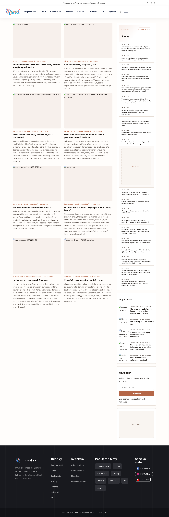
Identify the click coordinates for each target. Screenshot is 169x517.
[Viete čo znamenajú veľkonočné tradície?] (37, 183)
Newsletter (76, 476)
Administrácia (77, 465)
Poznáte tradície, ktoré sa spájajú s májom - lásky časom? (87, 209)
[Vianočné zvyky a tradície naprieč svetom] (88, 256)
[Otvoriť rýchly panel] (126, 11)
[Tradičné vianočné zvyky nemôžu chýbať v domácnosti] (37, 110)
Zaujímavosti (30, 11)
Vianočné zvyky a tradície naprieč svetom (84, 280)
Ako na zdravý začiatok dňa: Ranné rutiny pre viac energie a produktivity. (36, 66)
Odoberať (136, 393)
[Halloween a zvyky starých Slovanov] (37, 256)
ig (151, 3)
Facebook (144, 468)
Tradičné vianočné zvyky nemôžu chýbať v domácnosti (33, 136)
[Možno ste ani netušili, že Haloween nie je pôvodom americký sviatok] (88, 110)
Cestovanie (55, 11)
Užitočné (93, 11)
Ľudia (43, 11)
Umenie (80, 11)
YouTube (143, 480)
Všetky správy (145, 29)
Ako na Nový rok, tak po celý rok (80, 64)
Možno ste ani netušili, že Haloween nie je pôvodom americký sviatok (84, 136)
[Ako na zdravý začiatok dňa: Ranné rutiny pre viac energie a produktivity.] (37, 40)
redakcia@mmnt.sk (80, 481)
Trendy (69, 11)
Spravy (112, 11)
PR (103, 11)
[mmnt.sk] (12, 11)
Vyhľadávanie (77, 470)
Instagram (144, 474)
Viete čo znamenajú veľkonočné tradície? (32, 207)
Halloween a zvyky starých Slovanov (30, 280)
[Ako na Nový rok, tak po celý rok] (88, 40)
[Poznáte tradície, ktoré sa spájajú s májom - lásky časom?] (88, 183)
